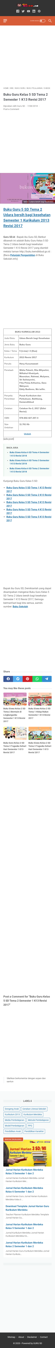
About (21, 1337)
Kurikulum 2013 (12, 1114)
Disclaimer (32, 1337)
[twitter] (18, 679)
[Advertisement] (27, 56)
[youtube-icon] (28, 11)
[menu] (7, 20)
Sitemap (11, 1337)
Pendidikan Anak (13, 1131)
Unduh (27, 434)
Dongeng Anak (12, 1109)
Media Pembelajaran (14, 1120)
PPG (30, 1125)
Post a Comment (11, 109)
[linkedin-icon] (33, 11)
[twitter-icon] (23, 11)
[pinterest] (27, 679)
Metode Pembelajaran (38, 1120)
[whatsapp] (37, 679)
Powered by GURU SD (32, 1343)
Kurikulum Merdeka (33, 1114)
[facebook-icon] (17, 11)
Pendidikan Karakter (34, 1131)
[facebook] (8, 679)
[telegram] (47, 679)
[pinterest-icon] (39, 11)
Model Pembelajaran (14, 1125)
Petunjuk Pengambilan (22, 255)
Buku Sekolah (20, 606)
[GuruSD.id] (27, 5)
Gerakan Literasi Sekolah (34, 1109)
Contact (44, 1337)
